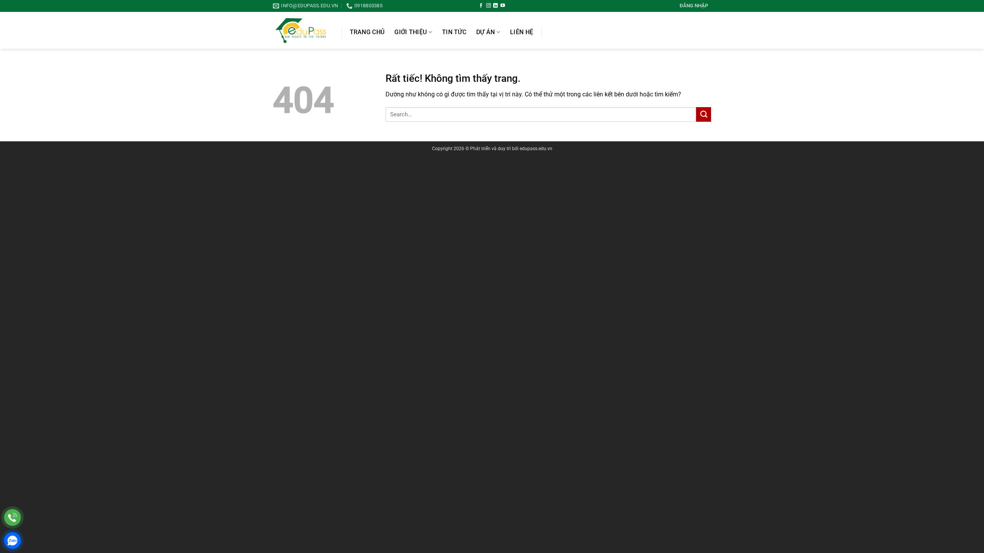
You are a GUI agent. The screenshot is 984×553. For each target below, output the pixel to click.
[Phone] (12, 517)
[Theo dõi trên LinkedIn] (495, 5)
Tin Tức (454, 32)
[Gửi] (703, 114)
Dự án (485, 32)
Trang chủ (367, 32)
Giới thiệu (410, 32)
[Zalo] (12, 540)
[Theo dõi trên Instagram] (488, 5)
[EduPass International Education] (301, 30)
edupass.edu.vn (536, 148)
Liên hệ (521, 32)
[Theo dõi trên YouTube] (502, 5)
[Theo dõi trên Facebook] (481, 5)
